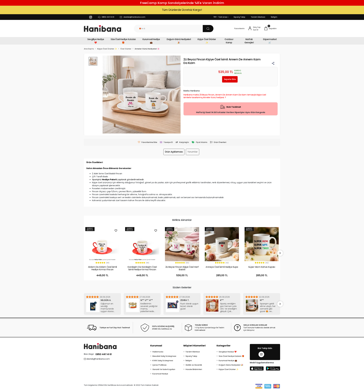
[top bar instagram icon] (90, 17)
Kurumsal (156, 345)
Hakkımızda (157, 351)
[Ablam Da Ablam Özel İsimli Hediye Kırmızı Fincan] (102, 244)
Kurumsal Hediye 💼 (151, 41)
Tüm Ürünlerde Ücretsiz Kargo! (182, 10)
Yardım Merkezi (258, 17)
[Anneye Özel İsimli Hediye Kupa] (222, 244)
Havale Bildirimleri (194, 369)
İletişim (274, 17)
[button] (270, 28)
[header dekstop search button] (208, 28)
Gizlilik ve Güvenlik (194, 365)
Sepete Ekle (230, 79)
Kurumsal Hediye (160, 373)
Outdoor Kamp (229, 41)
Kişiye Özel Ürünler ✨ (206, 41)
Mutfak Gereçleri (249, 41)
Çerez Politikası (159, 365)
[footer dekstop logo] (100, 346)
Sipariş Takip (239, 17)
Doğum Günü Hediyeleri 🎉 (179, 41)
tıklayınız (250, 330)
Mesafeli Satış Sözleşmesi (164, 356)
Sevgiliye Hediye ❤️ (95, 41)
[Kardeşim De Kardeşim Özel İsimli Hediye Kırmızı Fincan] (142, 244)
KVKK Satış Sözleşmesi (162, 360)
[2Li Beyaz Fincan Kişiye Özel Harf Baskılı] (182, 244)
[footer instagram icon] (261, 354)
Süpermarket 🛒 (270, 41)
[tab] (173, 152)
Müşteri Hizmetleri (194, 345)
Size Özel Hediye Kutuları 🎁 (123, 41)
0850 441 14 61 (103, 354)
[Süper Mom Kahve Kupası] (262, 244)
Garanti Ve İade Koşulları (163, 369)
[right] (280, 253)
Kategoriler (223, 345)
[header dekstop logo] (102, 28)
